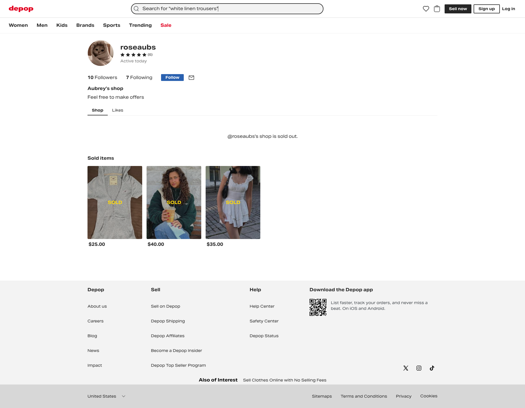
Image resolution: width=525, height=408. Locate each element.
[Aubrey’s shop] (101, 54)
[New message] (191, 77)
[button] (136, 54)
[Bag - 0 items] (436, 9)
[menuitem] (18, 25)
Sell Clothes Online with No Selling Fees (284, 380)
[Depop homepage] (21, 9)
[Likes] (426, 9)
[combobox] (227, 8)
